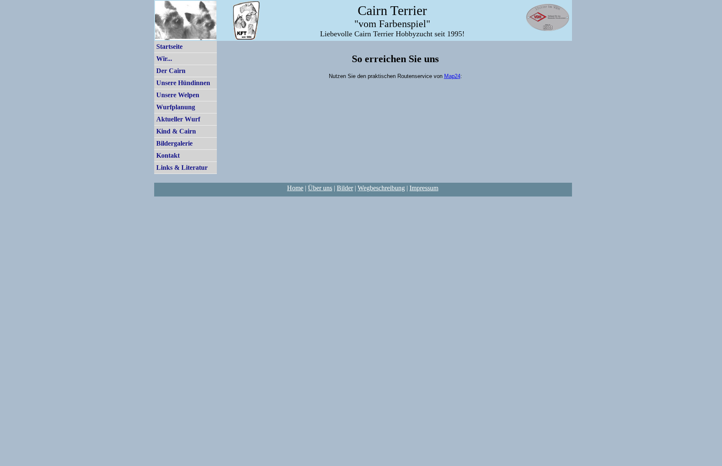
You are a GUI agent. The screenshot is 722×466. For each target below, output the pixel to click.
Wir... (164, 58)
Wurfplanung (175, 107)
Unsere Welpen (177, 94)
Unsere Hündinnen (183, 82)
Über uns (320, 187)
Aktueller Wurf (178, 119)
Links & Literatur (182, 167)
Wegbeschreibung (381, 187)
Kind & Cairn (176, 131)
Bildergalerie (174, 143)
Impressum (423, 187)
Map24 (452, 76)
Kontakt (168, 155)
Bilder (345, 187)
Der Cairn (171, 70)
